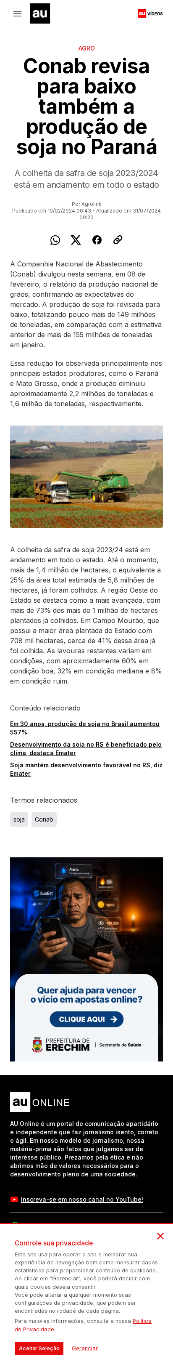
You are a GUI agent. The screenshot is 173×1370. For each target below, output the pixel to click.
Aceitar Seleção (39, 1348)
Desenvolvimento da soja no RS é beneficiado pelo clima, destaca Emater (86, 748)
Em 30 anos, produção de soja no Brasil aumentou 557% (85, 728)
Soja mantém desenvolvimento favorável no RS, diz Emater (86, 769)
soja (19, 819)
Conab (44, 819)
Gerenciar (85, 1348)
